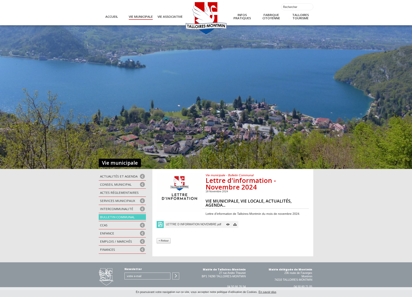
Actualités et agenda (119, 176)
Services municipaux (117, 200)
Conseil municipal (116, 184)
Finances (107, 249)
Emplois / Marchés (116, 241)
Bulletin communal (117, 217)
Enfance (107, 233)
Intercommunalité (116, 209)
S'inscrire (175, 276)
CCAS (104, 225)
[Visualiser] (227, 224)
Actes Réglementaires (119, 192)
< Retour (164, 240)
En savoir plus (267, 292)
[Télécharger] (234, 224)
